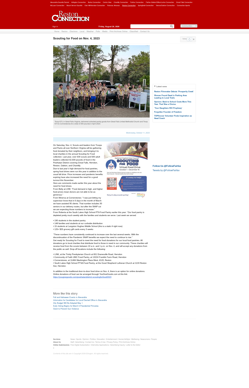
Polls (98, 31)
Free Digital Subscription (80, 345)
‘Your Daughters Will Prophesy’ (168, 108)
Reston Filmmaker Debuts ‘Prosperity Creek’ (174, 91)
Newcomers (145, 339)
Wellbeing (135, 339)
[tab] (174, 86)
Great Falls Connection (184, 2)
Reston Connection (129, 5)
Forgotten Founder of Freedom (168, 111)
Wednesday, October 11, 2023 (138, 132)
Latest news (161, 86)
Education (101, 339)
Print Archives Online (118, 31)
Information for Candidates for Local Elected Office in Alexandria (80, 300)
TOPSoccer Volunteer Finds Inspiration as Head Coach (173, 117)
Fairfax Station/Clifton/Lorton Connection (160, 2)
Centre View (107, 2)
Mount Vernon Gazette (74, 5)
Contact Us (145, 31)
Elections (74, 31)
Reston (64, 31)
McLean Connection (57, 5)
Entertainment (111, 339)
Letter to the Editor (133, 345)
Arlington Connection (78, 2)
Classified (134, 31)
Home (56, 31)
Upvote (189, 39)
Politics (93, 339)
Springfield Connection (146, 5)
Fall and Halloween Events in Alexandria (70, 297)
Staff (72, 342)
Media (104, 31)
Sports (78, 339)
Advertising (79, 342)
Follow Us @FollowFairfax (167, 166)
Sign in (55, 26)
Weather (90, 31)
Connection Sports (183, 5)
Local (82, 31)
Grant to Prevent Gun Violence (66, 308)
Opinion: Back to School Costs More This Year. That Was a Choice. (172, 102)
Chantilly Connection (121, 2)
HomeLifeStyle (124, 339)
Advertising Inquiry (117, 345)
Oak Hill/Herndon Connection (95, 5)
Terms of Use (100, 342)
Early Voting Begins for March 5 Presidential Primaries (76, 305)
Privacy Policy (112, 342)
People (154, 339)
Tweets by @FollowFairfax (166, 170)
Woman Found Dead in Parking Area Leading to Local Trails (170, 96)
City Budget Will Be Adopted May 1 (68, 303)
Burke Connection (94, 2)
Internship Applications (100, 345)
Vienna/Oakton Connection (165, 5)
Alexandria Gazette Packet (59, 2)
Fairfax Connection (137, 2)
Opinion (86, 339)
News (72, 339)
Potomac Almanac (113, 5)
